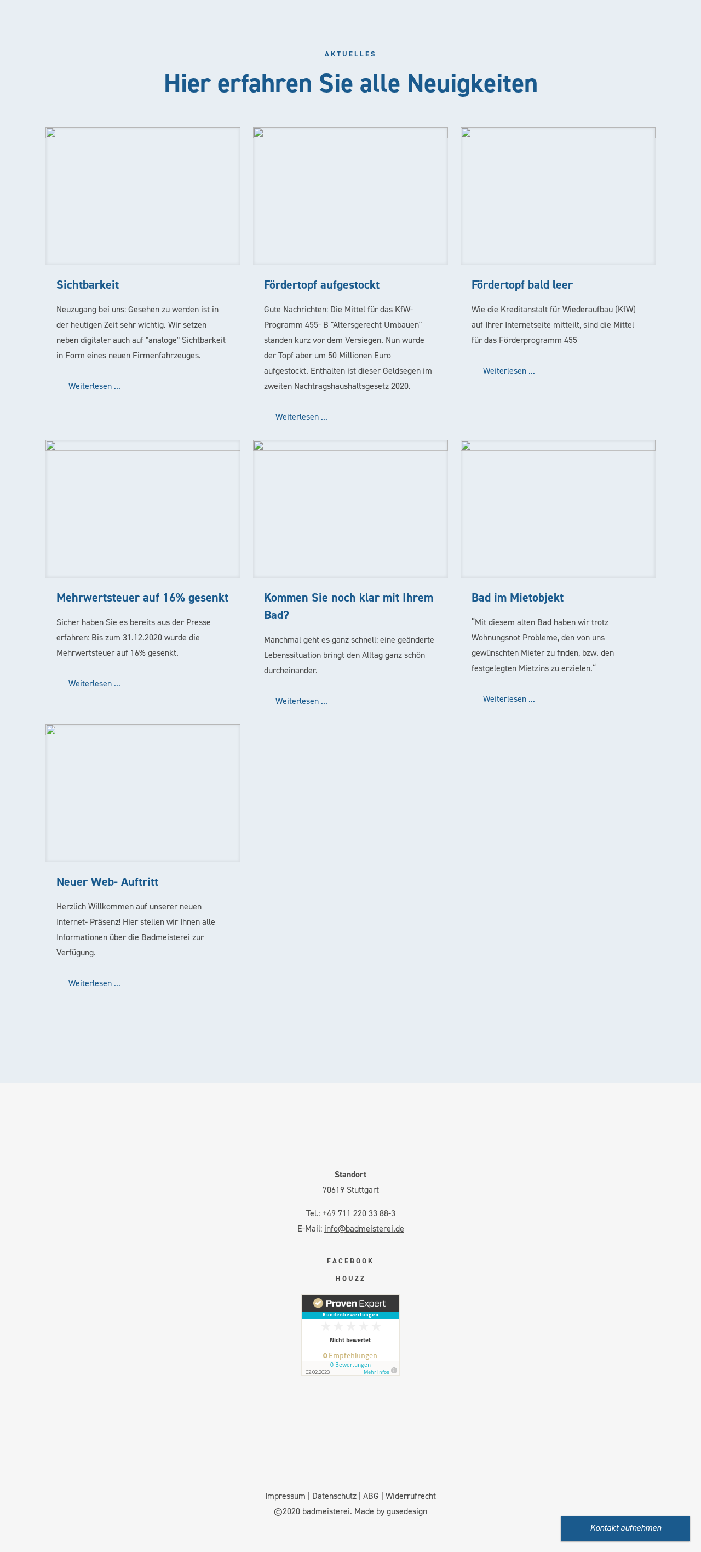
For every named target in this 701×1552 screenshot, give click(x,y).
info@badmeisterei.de (364, 1228)
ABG (372, 1496)
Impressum (285, 1496)
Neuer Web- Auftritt (107, 882)
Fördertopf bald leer (522, 285)
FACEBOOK (350, 1260)
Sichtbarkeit (87, 285)
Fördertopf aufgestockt (322, 285)
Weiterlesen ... (94, 386)
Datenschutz (335, 1496)
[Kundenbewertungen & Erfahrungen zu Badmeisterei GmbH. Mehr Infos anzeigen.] (350, 1335)
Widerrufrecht (411, 1496)
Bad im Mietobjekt (518, 597)
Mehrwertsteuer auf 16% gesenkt (142, 597)
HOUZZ (351, 1278)
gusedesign (407, 1511)
